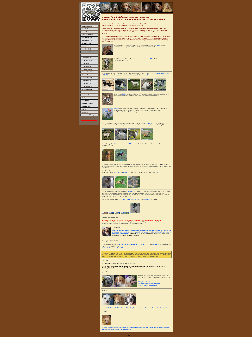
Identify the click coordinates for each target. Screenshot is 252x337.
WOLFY (153, 123)
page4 (129, 335)
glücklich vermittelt (87, 37)
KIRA (115, 144)
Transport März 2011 (87, 86)
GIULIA (127, 244)
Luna (118, 172)
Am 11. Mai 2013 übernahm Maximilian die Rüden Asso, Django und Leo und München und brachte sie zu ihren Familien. (135, 308)
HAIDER (135, 244)
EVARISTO (144, 244)
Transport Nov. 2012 (87, 75)
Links (83, 97)
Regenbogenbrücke (87, 40)
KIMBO (168, 73)
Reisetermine (85, 55)
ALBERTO (138, 199)
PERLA (148, 123)
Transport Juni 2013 (87, 63)
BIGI (128, 199)
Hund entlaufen (86, 95)
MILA (158, 45)
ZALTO (106, 75)
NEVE (163, 73)
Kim (115, 172)
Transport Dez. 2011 (87, 80)
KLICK (147, 75)
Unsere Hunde (85, 32)
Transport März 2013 (87, 72)
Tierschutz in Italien (87, 103)
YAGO (132, 199)
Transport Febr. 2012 (87, 77)
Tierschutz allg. (86, 106)
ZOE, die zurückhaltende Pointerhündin (149, 283)
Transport (130, 191)
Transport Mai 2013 (87, 66)
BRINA (131, 144)
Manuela (125, 172)
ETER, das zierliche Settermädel (147, 282)
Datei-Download (86, 49)
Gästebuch (84, 109)
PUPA (151, 59)
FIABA (146, 199)
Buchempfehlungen (87, 43)
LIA (122, 125)
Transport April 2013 (87, 69)
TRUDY (124, 199)
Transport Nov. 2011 (87, 83)
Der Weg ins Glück (87, 52)
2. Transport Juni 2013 (87, 60)
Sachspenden (85, 100)
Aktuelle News (86, 29)
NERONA (158, 73)
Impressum (85, 112)
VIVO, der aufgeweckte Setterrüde (147, 285)
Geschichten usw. (86, 92)
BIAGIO (155, 244)
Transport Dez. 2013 (87, 57)
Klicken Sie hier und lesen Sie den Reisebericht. (115, 248)
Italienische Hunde (87, 26)
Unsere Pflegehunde (87, 34)
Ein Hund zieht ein (87, 89)
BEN (121, 244)
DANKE (84, 46)
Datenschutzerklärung (88, 115)
